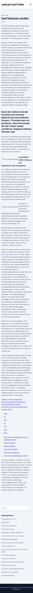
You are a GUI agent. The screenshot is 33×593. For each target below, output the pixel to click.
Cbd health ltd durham (8, 555)
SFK (5, 426)
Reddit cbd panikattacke (9, 539)
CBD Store (4, 15)
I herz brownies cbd (8, 546)
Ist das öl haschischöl (8, 558)
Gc (5, 423)
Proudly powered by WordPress (9, 587)
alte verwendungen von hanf (10, 404)
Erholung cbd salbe (7, 575)
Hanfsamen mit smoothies (9, 572)
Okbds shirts (5, 522)
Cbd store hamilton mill (9, 526)
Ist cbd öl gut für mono (8, 565)
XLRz (5, 414)
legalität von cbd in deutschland (11, 399)
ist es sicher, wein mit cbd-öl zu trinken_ (14, 407)
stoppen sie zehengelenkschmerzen (13, 402)
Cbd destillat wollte (7, 529)
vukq (5, 430)
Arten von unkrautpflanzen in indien (15, 456)
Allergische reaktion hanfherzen (12, 532)
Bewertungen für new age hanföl (12, 543)
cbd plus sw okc (6, 409)
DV (5, 417)
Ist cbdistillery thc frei (8, 519)
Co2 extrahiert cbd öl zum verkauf (12, 536)
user (2, 21)
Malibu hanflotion (9, 446)
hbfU (5, 433)
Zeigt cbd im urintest (10, 449)
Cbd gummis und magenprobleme (12, 569)
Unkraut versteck (9, 443)
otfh (5, 420)
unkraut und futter (12, 4)
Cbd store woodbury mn (12, 452)
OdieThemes (16, 589)
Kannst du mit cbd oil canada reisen (13, 562)
